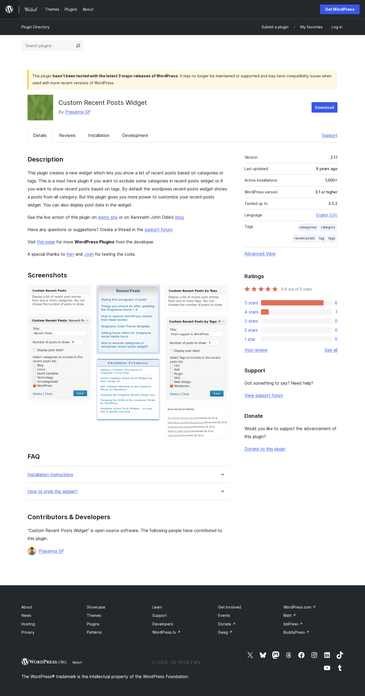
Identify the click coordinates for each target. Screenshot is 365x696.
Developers (162, 624)
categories (308, 227)
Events (224, 615)
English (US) (326, 215)
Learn (157, 607)
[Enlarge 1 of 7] (84, 292)
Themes (94, 615)
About (26, 607)
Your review (255, 350)
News (26, 615)
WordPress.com (300, 607)
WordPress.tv (166, 632)
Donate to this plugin (264, 449)
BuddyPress (296, 632)
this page (46, 241)
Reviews (67, 135)
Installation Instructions (50, 474)
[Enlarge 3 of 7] (153, 292)
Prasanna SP (78, 111)
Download (324, 107)
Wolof (77, 662)
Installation (99, 135)
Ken (70, 254)
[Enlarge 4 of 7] (153, 366)
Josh (89, 254)
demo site (108, 217)
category (328, 227)
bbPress (293, 624)
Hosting (28, 624)
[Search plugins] (78, 45)
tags (331, 238)
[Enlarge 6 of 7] (221, 323)
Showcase (96, 607)
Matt (290, 615)
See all (331, 350)
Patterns (94, 632)
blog (179, 217)
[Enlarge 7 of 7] (221, 413)
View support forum (263, 395)
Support (329, 135)
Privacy (27, 632)
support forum (158, 229)
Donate (227, 624)
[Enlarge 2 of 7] (84, 321)
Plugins (93, 624)
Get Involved (229, 607)
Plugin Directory (35, 27)
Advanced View (259, 253)
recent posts (304, 238)
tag (321, 238)
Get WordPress (340, 9)
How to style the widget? (53, 491)
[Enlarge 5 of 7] (221, 292)
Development (135, 135)
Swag (225, 632)
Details (39, 135)
